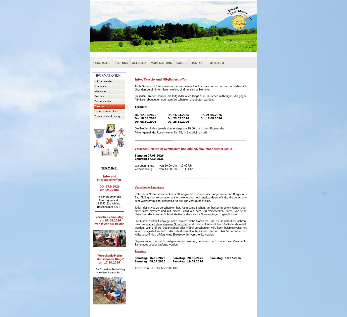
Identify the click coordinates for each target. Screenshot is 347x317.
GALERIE (181, 63)
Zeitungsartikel (102, 101)
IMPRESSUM (216, 63)
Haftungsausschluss (106, 111)
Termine (99, 106)
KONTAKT (197, 63)
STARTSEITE (102, 63)
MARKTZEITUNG (161, 63)
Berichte (99, 96)
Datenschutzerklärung (107, 116)
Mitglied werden (103, 81)
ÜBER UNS (121, 63)
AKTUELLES (139, 63)
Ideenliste (100, 91)
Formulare (100, 86)
